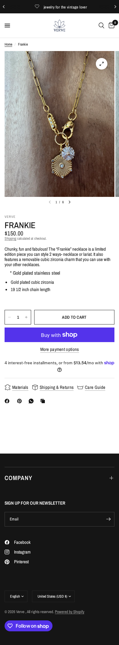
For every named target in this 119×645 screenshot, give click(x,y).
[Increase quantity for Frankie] (26, 317)
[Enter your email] (108, 519)
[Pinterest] (20, 401)
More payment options (59, 349)
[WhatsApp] (32, 401)
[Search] (101, 25)
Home (8, 44)
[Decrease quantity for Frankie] (9, 317)
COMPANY (18, 478)
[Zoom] (101, 64)
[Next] (69, 202)
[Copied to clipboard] (44, 401)
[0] (110, 25)
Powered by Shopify (69, 611)
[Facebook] (8, 401)
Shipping (10, 238)
